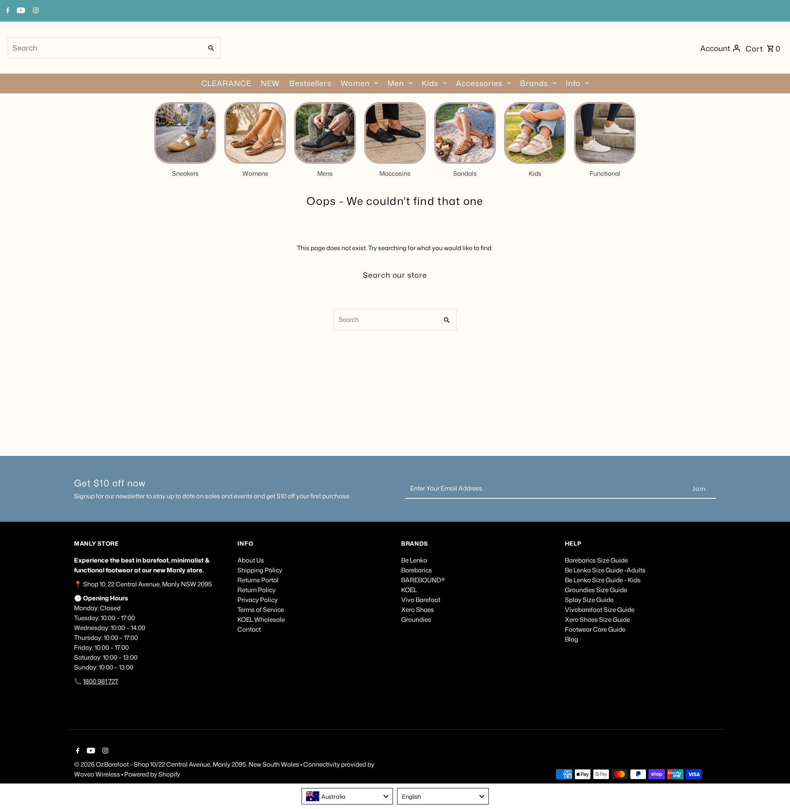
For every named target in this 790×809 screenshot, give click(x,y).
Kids (430, 83)
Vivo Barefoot (420, 599)
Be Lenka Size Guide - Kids (603, 580)
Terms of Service (260, 609)
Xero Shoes (417, 609)
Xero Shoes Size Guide (597, 619)
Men (396, 83)
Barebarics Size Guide (596, 560)
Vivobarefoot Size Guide (599, 609)
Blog (571, 639)
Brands (534, 83)
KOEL (409, 590)
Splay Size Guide (589, 599)
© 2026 (85, 764)
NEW (270, 83)
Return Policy (256, 590)
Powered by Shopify (152, 774)
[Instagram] (104, 751)
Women (355, 83)
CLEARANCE (226, 83)
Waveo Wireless (97, 774)
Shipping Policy (259, 570)
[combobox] (104, 47)
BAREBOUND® (423, 580)
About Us (250, 560)
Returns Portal (258, 580)
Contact (249, 629)
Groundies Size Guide (596, 590)
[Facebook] (76, 751)
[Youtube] (90, 751)
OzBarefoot (112, 764)
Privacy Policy (257, 599)
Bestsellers (310, 83)
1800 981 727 (100, 681)
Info (573, 83)
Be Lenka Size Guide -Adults (605, 570)
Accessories (479, 83)
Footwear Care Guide (595, 629)
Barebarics (416, 570)
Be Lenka (414, 560)
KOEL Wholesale (261, 619)
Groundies (416, 619)
